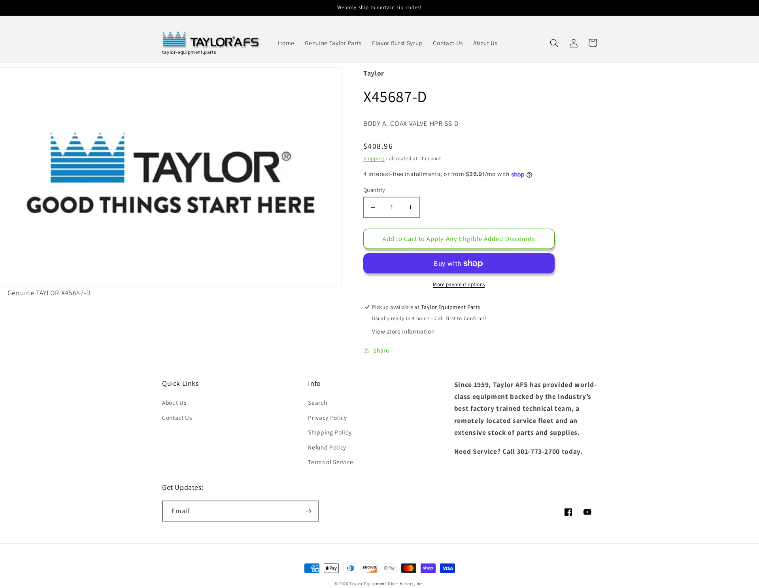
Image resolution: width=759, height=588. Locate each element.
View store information (403, 331)
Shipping (374, 158)
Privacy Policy (327, 417)
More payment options (459, 284)
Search (317, 402)
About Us (174, 402)
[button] (554, 42)
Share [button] (381, 350)
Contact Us (177, 417)
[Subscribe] (308, 511)
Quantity (374, 189)
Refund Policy (327, 447)
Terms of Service (330, 462)
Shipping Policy (329, 432)
